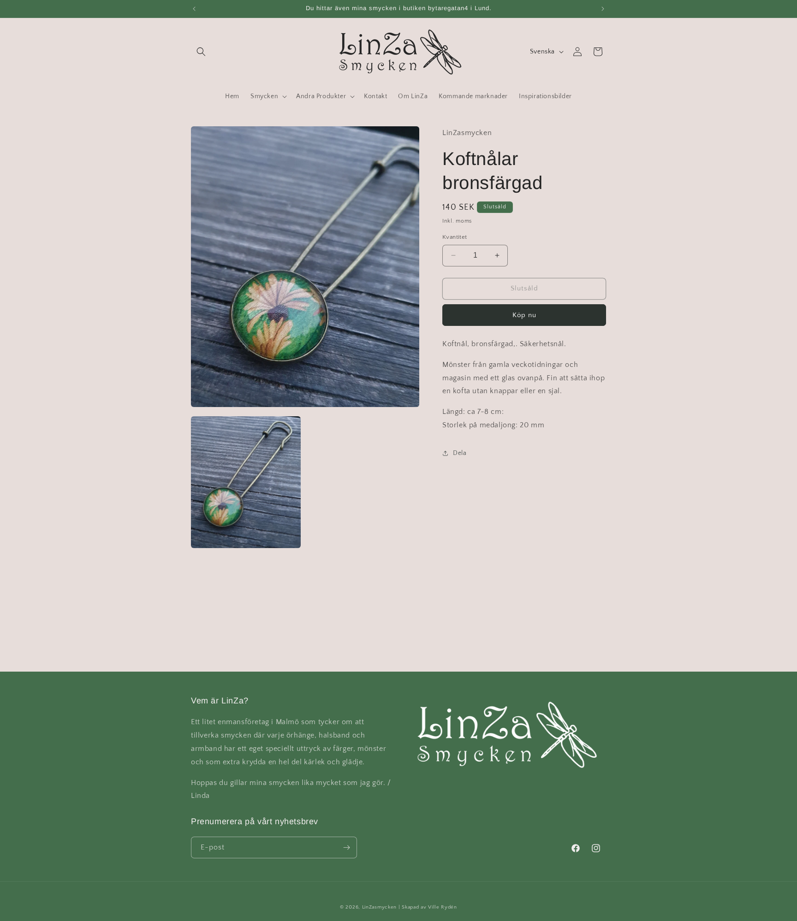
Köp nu (524, 315)
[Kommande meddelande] (603, 9)
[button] (201, 51)
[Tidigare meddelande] (194, 9)
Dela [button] (459, 453)
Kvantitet (454, 237)
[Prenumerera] (346, 847)
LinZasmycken (379, 907)
